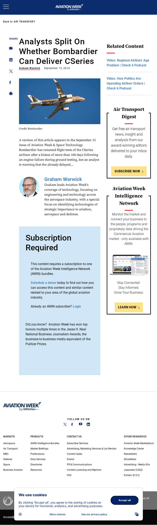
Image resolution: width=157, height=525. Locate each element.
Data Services (37, 459)
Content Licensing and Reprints (84, 469)
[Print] (9, 94)
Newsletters (130, 454)
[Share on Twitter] (9, 72)
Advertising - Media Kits (137, 464)
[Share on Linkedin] (9, 60)
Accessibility (11, 517)
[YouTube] (80, 425)
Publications (37, 454)
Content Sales (74, 454)
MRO (5, 454)
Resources (36, 469)
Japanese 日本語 (133, 469)
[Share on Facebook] (9, 83)
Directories (36, 464)
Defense (7, 459)
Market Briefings (39, 448)
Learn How (127, 307)
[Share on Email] (9, 49)
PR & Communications (79, 464)
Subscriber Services (77, 443)
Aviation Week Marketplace (139, 443)
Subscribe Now (127, 171)
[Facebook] (72, 425)
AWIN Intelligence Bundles (44, 443)
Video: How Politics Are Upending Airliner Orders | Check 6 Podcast (126, 83)
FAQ (69, 475)
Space (6, 464)
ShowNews (130, 459)
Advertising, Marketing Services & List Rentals (91, 448)
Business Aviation (13, 469)
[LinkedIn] (88, 425)
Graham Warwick (29, 68)
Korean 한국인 (132, 475)
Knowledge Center (134, 448)
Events (70, 459)
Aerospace (9, 443)
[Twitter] (65, 425)
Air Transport (24, 21)
